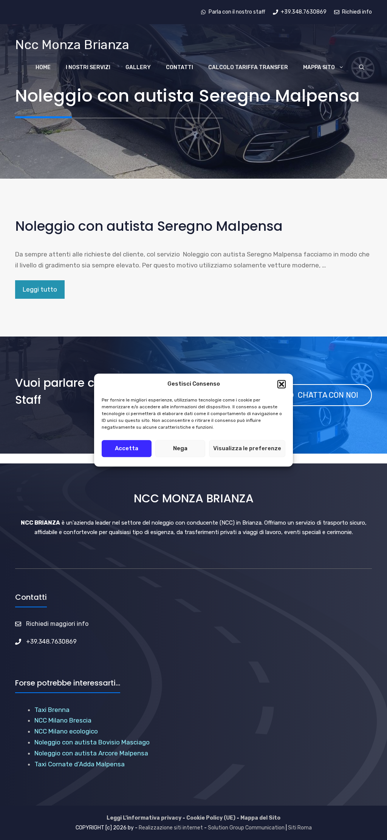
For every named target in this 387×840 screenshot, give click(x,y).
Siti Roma (300, 828)
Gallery (138, 67)
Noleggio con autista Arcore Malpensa (91, 753)
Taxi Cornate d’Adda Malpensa (79, 764)
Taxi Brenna (52, 709)
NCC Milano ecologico (66, 731)
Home (43, 67)
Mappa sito (319, 67)
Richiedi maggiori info (57, 623)
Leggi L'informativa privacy (144, 818)
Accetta (126, 448)
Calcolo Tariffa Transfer (248, 67)
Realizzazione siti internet (171, 828)
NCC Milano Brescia (62, 720)
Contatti (179, 67)
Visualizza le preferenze (247, 448)
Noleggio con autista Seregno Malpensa (149, 226)
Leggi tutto (40, 289)
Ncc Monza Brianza (72, 44)
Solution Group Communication (246, 828)
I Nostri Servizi (88, 67)
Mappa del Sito (260, 818)
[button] (281, 384)
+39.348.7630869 (51, 641)
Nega (180, 448)
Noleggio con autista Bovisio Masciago (92, 742)
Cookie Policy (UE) (210, 818)
